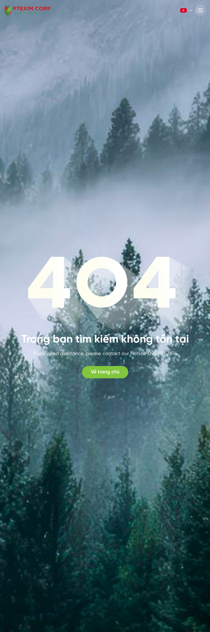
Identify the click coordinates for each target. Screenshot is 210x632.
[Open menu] (200, 10)
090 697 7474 (162, 353)
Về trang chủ (105, 372)
